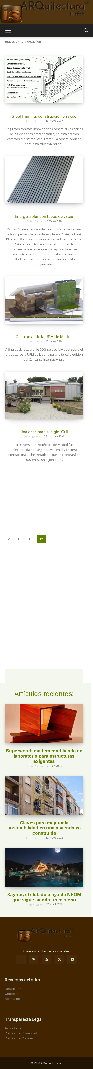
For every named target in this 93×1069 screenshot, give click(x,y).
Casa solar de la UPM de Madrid (44, 336)
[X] (59, 959)
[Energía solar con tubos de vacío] (44, 179)
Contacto (11, 994)
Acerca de (12, 999)
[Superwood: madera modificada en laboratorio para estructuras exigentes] (44, 723)
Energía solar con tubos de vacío (44, 216)
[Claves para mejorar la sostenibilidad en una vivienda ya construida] (44, 795)
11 (30, 539)
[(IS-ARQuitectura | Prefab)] (46, 12)
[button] (8, 30)
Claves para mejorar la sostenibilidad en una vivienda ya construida (44, 828)
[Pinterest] (33, 959)
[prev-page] (9, 539)
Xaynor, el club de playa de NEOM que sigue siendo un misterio (44, 897)
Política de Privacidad (21, 1033)
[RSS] (46, 959)
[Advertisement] (44, 498)
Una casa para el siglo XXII (44, 431)
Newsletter (13, 989)
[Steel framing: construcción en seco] (44, 79)
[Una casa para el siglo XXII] (44, 395)
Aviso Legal (13, 1028)
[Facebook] (21, 959)
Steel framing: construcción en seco (44, 116)
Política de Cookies (19, 1038)
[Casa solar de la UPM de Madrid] (44, 300)
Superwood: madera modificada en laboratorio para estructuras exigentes (44, 756)
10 (19, 539)
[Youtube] (72, 959)
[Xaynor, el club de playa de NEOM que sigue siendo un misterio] (44, 867)
